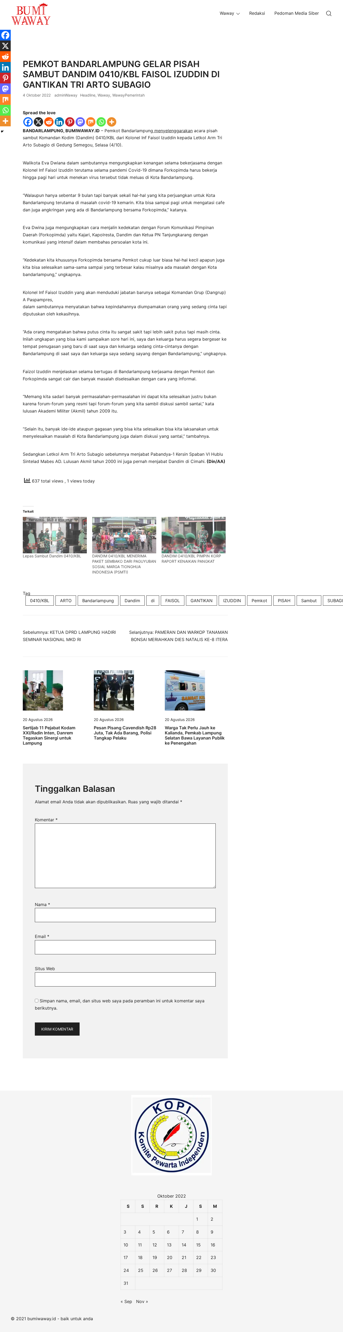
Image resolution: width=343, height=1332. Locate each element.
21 (184, 1257)
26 (155, 1270)
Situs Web (45, 968)
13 (169, 1245)
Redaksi (257, 13)
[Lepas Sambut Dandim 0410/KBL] (55, 535)
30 (213, 1270)
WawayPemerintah (128, 95)
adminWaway (65, 95)
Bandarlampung (98, 600)
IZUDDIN (232, 600)
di (153, 600)
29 (199, 1270)
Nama (42, 904)
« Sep (126, 1301)
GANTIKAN (201, 600)
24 (126, 1270)
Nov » (142, 1301)
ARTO (66, 600)
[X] (38, 122)
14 (184, 1245)
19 (154, 1257)
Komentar (46, 819)
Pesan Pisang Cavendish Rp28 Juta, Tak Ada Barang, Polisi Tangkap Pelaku (125, 733)
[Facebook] (28, 122)
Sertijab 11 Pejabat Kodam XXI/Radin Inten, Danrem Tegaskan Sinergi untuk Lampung (49, 735)
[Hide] (2, 131)
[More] (111, 122)
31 (126, 1283)
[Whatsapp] (101, 122)
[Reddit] (49, 122)
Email (42, 936)
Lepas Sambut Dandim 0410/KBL (52, 556)
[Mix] (90, 122)
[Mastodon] (80, 122)
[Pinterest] (69, 122)
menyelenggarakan (173, 130)
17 (126, 1257)
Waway (227, 13)
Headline (87, 95)
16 (213, 1245)
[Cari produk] (329, 13)
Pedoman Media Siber (296, 13)
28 (184, 1270)
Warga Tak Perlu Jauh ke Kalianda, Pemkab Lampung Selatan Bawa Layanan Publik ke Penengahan (195, 735)
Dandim (132, 600)
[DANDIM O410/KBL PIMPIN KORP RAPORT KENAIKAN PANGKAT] (194, 535)
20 (169, 1257)
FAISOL (172, 600)
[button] (250, 62)
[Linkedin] (59, 122)
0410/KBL (39, 600)
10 (126, 1245)
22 (199, 1257)
